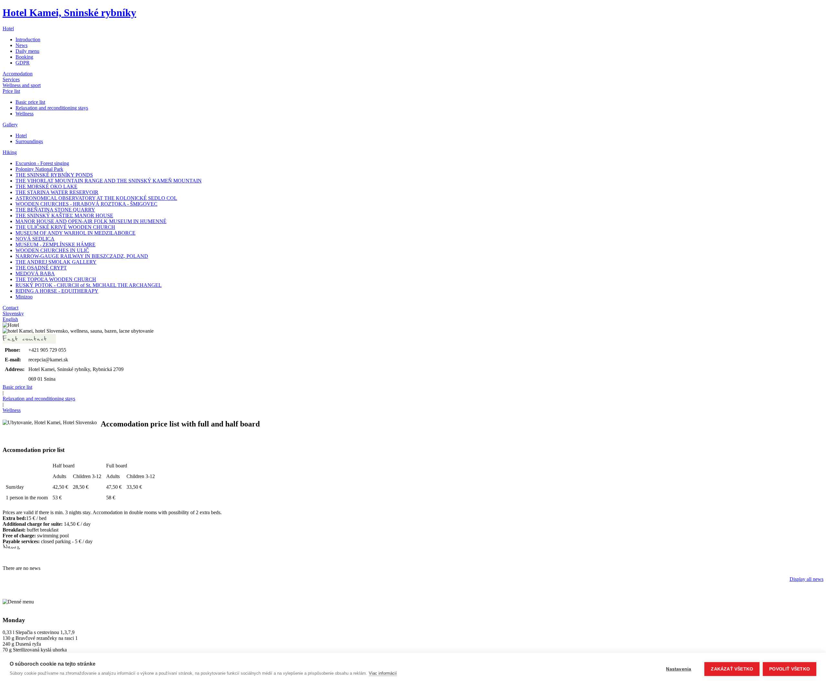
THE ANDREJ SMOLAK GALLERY (55, 262)
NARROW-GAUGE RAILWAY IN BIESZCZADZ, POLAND (81, 256)
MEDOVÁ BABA (35, 273)
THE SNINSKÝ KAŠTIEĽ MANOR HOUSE (64, 215)
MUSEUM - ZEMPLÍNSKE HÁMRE (55, 244)
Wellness (24, 113)
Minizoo (24, 296)
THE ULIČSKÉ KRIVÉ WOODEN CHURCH (65, 227)
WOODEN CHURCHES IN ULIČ (52, 250)
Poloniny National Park (39, 169)
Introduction (27, 39)
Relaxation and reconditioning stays (51, 108)
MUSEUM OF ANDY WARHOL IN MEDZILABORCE (75, 233)
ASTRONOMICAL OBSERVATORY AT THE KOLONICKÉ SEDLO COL (96, 198)
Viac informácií (383, 673)
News (21, 45)
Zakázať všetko (732, 669)
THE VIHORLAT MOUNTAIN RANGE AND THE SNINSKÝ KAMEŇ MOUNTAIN (108, 180)
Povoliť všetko (789, 669)
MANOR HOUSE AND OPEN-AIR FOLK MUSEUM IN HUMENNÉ (90, 221)
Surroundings (29, 141)
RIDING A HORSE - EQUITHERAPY (56, 291)
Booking (24, 57)
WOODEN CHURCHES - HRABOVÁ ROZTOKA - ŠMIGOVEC (86, 204)
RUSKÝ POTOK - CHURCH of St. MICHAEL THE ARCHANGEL (88, 285)
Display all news (806, 579)
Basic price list (30, 102)
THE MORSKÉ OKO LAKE (46, 186)
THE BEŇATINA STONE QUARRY (55, 209)
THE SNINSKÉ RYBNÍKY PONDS (54, 175)
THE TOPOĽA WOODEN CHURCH (55, 279)
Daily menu (27, 51)
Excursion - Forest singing (42, 163)
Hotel (21, 135)
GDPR (22, 62)
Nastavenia (678, 669)
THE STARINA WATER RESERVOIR (56, 192)
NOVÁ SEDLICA (35, 238)
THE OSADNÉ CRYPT (41, 267)
